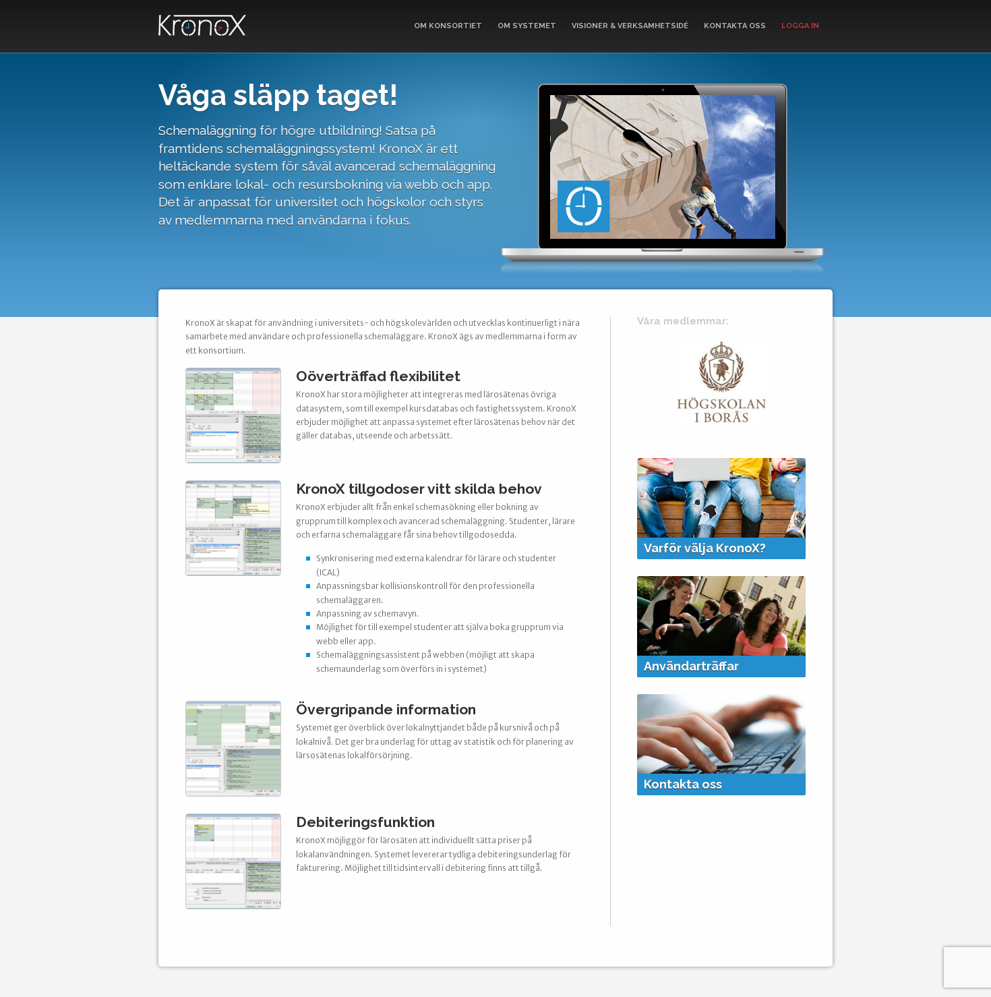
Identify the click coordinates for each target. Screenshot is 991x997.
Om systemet (527, 26)
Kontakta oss (735, 26)
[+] (233, 460)
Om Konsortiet (448, 26)
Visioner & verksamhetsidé (630, 26)
